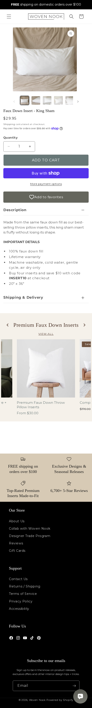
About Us (17, 521)
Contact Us (18, 579)
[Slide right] (78, 101)
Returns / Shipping (24, 586)
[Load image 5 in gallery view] (69, 100)
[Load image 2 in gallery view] (35, 100)
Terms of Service (23, 594)
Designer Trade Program (29, 536)
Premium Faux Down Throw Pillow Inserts (41, 404)
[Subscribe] (74, 686)
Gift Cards (17, 551)
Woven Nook (37, 700)
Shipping (9, 124)
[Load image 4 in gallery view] (58, 100)
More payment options (46, 183)
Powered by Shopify (59, 700)
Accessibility (19, 609)
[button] (9, 16)
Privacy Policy (20, 601)
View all (46, 333)
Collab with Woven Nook (29, 529)
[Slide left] (14, 101)
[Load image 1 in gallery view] (24, 100)
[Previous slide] (8, 325)
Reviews (16, 543)
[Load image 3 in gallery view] (47, 100)
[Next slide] (84, 325)
